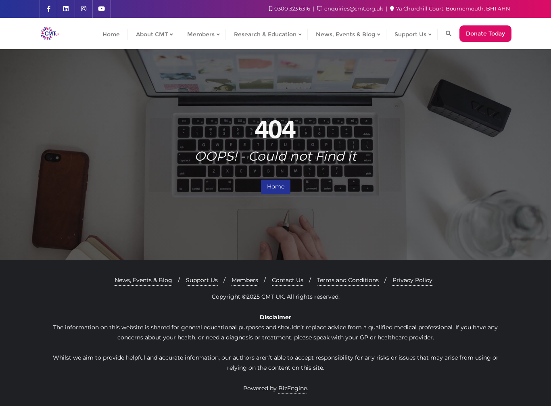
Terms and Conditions (348, 280)
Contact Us (287, 280)
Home (275, 186)
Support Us (202, 280)
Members (245, 280)
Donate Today (485, 33)
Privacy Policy (412, 280)
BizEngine (292, 388)
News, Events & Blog (143, 280)
